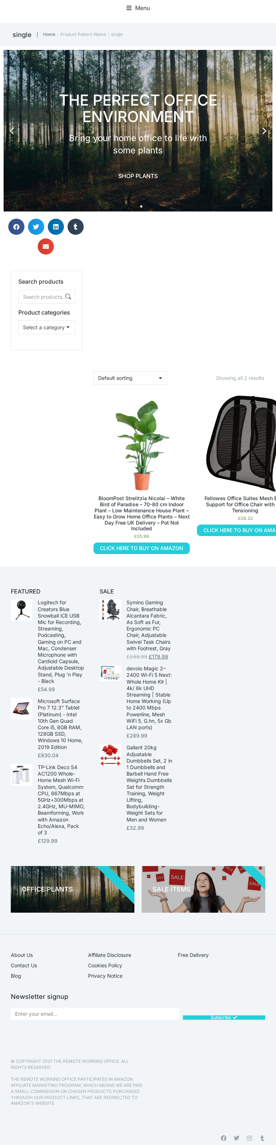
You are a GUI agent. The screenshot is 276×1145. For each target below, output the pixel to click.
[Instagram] (249, 1138)
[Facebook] (223, 1138)
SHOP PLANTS (138, 176)
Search (67, 297)
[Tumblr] (262, 1138)
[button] (138, 8)
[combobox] (46, 327)
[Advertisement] (47, 386)
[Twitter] (236, 1138)
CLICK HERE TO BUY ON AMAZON (141, 548)
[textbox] (44, 327)
